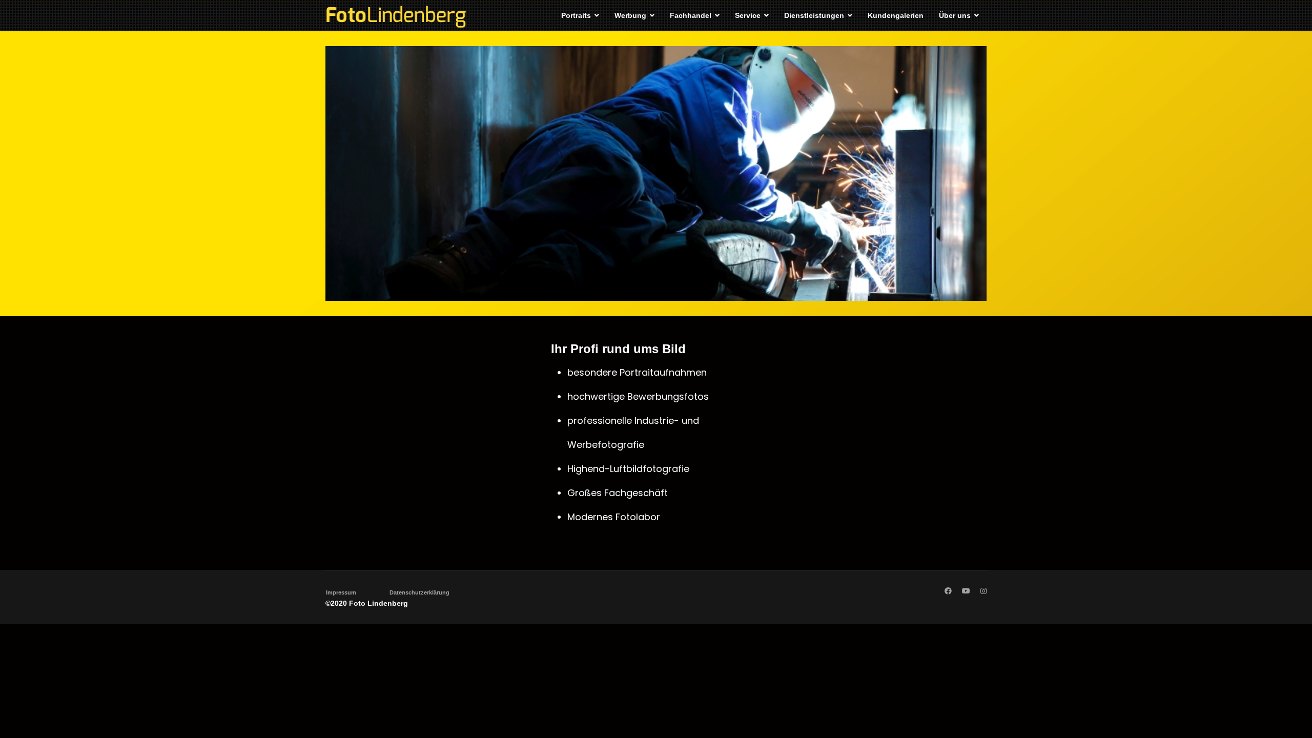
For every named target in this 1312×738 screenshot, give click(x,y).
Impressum (341, 592)
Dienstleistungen (814, 15)
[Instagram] (983, 591)
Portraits (576, 15)
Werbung (630, 15)
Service (748, 15)
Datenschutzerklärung (419, 592)
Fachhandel (690, 15)
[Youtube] (966, 591)
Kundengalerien (896, 15)
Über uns (955, 15)
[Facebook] (948, 591)
